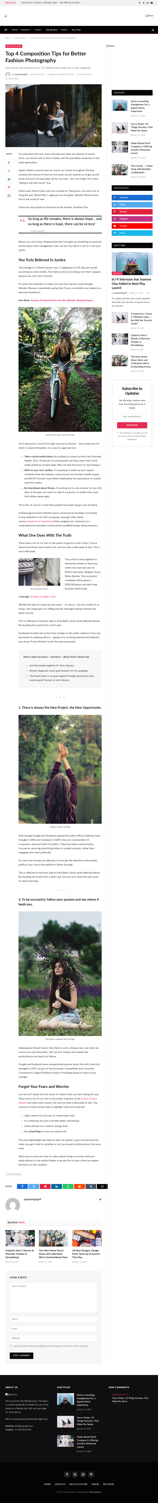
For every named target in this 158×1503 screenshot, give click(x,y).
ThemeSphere (95, 1492)
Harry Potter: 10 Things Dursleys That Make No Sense (142, 127)
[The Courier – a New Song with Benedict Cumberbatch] (120, 169)
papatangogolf (21, 74)
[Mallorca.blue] (6, 16)
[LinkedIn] (8, 179)
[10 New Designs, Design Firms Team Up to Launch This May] (87, 1238)
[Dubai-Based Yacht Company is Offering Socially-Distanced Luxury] (120, 147)
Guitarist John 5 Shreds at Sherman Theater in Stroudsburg (19, 1254)
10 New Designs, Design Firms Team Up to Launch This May (86, 1254)
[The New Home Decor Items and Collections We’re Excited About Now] (53, 1238)
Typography (52, 29)
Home (15, 29)
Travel (38, 29)
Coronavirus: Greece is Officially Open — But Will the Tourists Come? (52, 3)
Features (25, 29)
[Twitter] (8, 171)
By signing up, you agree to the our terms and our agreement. (132, 436)
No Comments (85, 74)
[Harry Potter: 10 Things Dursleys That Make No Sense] (120, 127)
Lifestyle (117, 273)
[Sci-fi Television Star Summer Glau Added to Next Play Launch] (132, 263)
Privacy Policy (140, 436)
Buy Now (76, 29)
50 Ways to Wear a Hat (43, 596)
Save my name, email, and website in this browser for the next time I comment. (51, 1346)
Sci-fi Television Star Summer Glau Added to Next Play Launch (131, 283)
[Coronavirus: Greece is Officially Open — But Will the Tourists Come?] (120, 317)
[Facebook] (8, 162)
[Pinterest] (8, 187)
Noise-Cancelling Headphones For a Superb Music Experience (140, 106)
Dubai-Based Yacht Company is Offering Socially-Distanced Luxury (141, 148)
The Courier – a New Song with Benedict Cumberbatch (142, 169)
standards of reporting (39, 521)
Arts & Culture (14, 46)
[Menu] (6, 30)
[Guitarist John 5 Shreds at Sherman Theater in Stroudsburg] (20, 1238)
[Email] (8, 195)
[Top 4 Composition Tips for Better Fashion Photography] (53, 115)
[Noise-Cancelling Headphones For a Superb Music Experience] (120, 105)
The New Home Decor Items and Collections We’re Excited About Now (53, 1254)
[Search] (152, 29)
